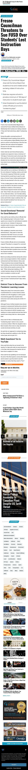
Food (20, 4)
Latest (4, 438)
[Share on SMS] (17, 121)
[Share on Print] (11, 121)
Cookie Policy (9, 768)
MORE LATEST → (7, 695)
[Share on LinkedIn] (8, 121)
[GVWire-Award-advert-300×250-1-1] (15, 719)
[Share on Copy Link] (20, 121)
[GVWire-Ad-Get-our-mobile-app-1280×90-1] (14, 168)
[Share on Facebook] (2, 121)
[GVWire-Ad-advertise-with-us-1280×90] (14, 71)
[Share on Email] (14, 121)
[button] (26, 750)
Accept (14, 764)
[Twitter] (12, 60)
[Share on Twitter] (5, 121)
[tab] (10, 603)
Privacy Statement (17, 768)
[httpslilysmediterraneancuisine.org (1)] (15, 600)
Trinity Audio (14, 115)
